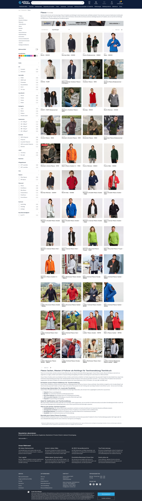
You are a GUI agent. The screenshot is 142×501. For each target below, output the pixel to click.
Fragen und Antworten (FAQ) (25, 479)
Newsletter (21, 483)
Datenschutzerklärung (86, 496)
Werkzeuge (97, 6)
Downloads (21, 488)
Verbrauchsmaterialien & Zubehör (83, 6)
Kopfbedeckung (22, 34)
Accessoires (21, 36)
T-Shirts (20, 16)
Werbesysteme (106, 6)
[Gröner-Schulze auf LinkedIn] (97, 484)
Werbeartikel (38, 6)
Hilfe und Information (23, 476)
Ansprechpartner (45, 481)
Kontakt (20, 481)
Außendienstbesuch (45, 483)
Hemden (21, 28)
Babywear (21, 22)
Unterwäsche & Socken (24, 40)
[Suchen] (82, 2)
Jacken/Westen (22, 24)
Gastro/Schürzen (22, 32)
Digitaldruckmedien (48, 6)
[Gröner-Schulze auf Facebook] (90, 484)
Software (70, 6)
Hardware (63, 6)
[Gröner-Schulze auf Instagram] (94, 484)
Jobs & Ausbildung (45, 485)
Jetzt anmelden (22, 438)
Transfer (31, 6)
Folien (57, 6)
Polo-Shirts (21, 18)
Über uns (43, 476)
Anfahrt (42, 479)
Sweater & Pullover (23, 20)
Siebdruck (115, 6)
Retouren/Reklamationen (46, 488)
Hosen (20, 30)
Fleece (20, 26)
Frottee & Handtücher (24, 38)
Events (20, 485)
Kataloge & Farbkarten (24, 44)
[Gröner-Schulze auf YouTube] (100, 484)
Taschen (21, 42)
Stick (120, 6)
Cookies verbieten (106, 498)
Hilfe (89, 3)
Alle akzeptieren (106, 494)
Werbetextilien (23, 6)
